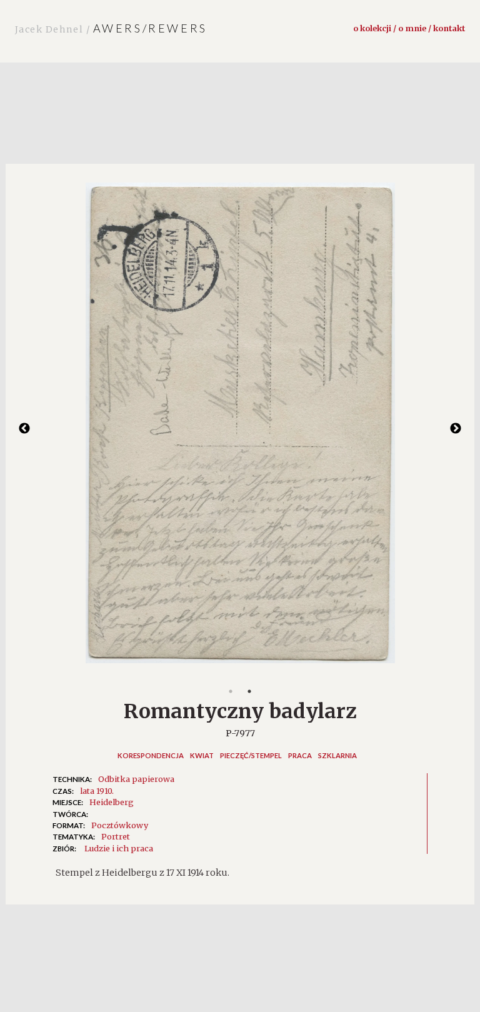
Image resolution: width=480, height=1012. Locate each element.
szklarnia (337, 755)
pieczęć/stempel (251, 755)
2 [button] (249, 691)
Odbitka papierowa (136, 779)
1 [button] (230, 691)
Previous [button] (24, 429)
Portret (115, 836)
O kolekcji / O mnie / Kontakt (409, 28)
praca (300, 755)
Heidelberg (111, 802)
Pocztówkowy (119, 825)
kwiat (202, 755)
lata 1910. (97, 791)
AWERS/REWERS (111, 28)
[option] (240, 429)
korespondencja (151, 755)
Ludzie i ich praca (118, 848)
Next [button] (455, 429)
